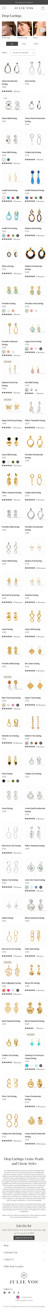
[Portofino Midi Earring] (12, 513)
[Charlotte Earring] (35, 582)
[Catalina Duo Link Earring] (12, 1120)
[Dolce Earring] (12, 760)
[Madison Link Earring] (35, 215)
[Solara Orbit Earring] (12, 547)
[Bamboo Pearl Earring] (35, 547)
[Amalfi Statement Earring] (35, 177)
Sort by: (15, 52)
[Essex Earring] (35, 68)
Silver (36, 44)
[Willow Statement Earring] (12, 479)
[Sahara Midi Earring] (12, 105)
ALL (12, 44)
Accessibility (41, 1306)
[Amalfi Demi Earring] (12, 177)
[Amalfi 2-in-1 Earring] (12, 215)
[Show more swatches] (17, 197)
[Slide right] (42, 30)
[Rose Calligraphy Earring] (12, 970)
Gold (24, 44)
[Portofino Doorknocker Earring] (35, 441)
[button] (4, 8)
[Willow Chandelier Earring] (35, 407)
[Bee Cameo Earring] (35, 650)
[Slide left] (5, 30)
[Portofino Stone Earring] (35, 290)
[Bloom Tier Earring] (35, 970)
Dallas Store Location (13, 1266)
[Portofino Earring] (12, 290)
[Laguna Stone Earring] (35, 328)
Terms (26, 1306)
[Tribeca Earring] (12, 253)
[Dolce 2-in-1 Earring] (12, 1083)
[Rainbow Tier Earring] (35, 722)
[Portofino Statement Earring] (12, 328)
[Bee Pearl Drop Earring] (12, 582)
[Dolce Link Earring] (35, 935)
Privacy (31, 1306)
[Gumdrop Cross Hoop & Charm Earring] (35, 1042)
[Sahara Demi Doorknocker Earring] (35, 105)
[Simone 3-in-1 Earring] (12, 866)
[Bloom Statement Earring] (35, 904)
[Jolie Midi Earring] (35, 369)
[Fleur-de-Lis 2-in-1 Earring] (12, 832)
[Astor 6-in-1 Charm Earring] (35, 866)
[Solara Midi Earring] (12, 139)
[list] (24, 30)
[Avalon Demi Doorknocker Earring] (35, 795)
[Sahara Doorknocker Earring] (12, 68)
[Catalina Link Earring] (35, 139)
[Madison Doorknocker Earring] (35, 253)
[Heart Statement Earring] (12, 1008)
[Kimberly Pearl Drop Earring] (12, 369)
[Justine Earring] (12, 904)
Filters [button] (4, 52)
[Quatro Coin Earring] (35, 684)
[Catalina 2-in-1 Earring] (35, 760)
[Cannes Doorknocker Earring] (35, 1083)
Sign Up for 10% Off (24, 1238)
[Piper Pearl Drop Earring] (12, 684)
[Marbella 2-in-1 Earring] (12, 722)
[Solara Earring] (12, 616)
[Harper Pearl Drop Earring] (12, 407)
